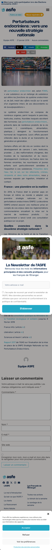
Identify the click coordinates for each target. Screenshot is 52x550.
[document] (26, 275)
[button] (48, 514)
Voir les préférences (26, 542)
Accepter (26, 528)
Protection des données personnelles (27, 547)
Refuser (26, 535)
